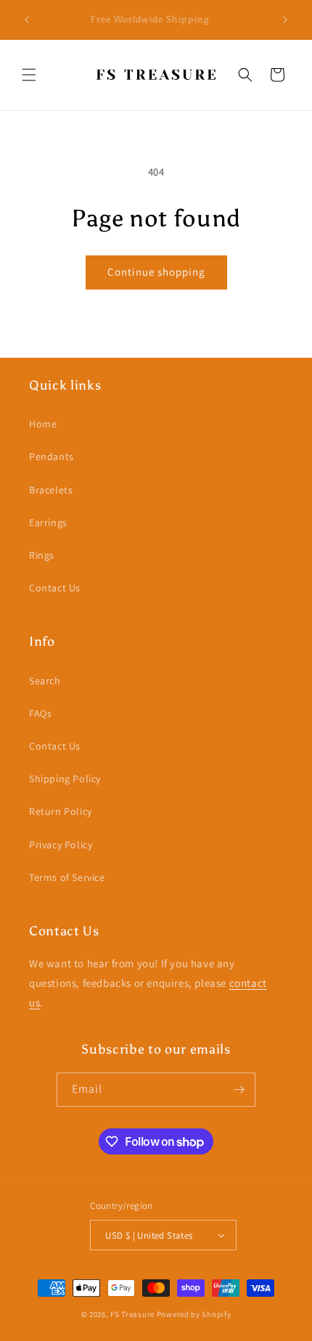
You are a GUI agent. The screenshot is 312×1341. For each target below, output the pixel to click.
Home (43, 423)
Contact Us (55, 587)
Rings (41, 555)
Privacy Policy (60, 844)
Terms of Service (67, 877)
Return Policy (60, 811)
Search (45, 680)
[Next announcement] (285, 20)
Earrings (48, 522)
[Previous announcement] (27, 20)
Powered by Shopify (194, 1314)
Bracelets (51, 489)
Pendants (51, 456)
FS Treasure (132, 1314)
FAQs (40, 713)
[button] (29, 75)
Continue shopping (156, 272)
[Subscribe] (239, 1090)
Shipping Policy (65, 778)
